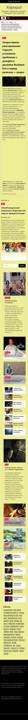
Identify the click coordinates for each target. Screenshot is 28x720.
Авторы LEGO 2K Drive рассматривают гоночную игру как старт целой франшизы (14, 547)
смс (14, 645)
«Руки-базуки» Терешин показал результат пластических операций (18, 389)
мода (16, 631)
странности (14, 648)
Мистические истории (11, 615)
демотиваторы (13, 618)
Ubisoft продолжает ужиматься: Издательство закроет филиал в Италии (13, 211)
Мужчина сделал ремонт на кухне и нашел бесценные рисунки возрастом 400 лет (18, 424)
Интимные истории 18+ (11, 612)
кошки (21, 626)
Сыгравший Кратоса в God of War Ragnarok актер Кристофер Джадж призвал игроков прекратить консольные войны (18, 570)
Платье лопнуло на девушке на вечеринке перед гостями (18, 431)
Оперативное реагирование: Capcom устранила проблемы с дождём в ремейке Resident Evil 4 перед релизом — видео (13, 57)
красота (6, 629)
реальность (7, 642)
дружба (16, 621)
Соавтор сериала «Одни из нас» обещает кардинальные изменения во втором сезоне (14, 469)
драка (11, 621)
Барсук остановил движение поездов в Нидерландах (18, 417)
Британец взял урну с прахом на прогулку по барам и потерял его (17, 403)
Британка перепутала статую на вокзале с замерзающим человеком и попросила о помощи (14, 381)
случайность (8, 645)
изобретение (20, 623)
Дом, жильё (17, 610)
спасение (7, 648)
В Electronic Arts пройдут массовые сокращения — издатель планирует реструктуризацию (18, 598)
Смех (20, 615)
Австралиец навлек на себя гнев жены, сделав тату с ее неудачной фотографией (17, 410)
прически (22, 640)
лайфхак (6, 631)
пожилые (7, 637)
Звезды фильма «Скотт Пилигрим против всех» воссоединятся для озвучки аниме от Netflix (18, 577)
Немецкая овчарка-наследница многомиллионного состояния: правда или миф (14, 302)
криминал (12, 629)
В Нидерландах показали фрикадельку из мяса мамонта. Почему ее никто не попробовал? (14, 356)
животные (11, 623)
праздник (20, 637)
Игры (4, 38)
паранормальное (9, 634)
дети (20, 618)
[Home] (3, 18)
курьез (19, 629)
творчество (7, 650)
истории (6, 626)
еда (21, 621)
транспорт (15, 650)
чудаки (6, 653)
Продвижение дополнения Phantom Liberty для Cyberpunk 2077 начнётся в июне (18, 584)
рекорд (14, 642)
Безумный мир (8, 610)
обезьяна (21, 631)
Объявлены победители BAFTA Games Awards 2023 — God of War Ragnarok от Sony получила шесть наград (18, 556)
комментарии (14, 626)
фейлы (22, 650)
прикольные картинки (11, 640)
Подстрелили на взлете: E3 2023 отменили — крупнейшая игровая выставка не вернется (18, 591)
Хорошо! (14, 7)
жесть (6, 623)
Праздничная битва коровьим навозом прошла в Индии (18, 396)
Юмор (5, 618)
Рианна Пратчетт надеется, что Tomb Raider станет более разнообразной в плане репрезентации (14, 523)
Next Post (4, 200)
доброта (6, 621)
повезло (17, 634)
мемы (11, 631)
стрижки (22, 648)
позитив (13, 637)
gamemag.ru (12, 194)
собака (18, 645)
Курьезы (7, 297)
